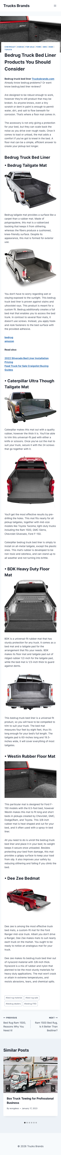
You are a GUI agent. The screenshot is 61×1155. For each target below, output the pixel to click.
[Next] (53, 1088)
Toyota (8, 49)
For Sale (30, 47)
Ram (51, 47)
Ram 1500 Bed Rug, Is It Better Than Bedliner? (46, 1024)
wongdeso (14, 1108)
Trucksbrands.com (43, 78)
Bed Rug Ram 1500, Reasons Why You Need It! (14, 1024)
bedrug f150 (30, 1004)
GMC (45, 47)
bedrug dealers (13, 1004)
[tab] (25, 1122)
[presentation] (30, 1075)
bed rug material (14, 998)
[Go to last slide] (8, 1088)
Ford (38, 47)
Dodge (20, 47)
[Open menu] (55, 5)
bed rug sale (32, 998)
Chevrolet (10, 47)
